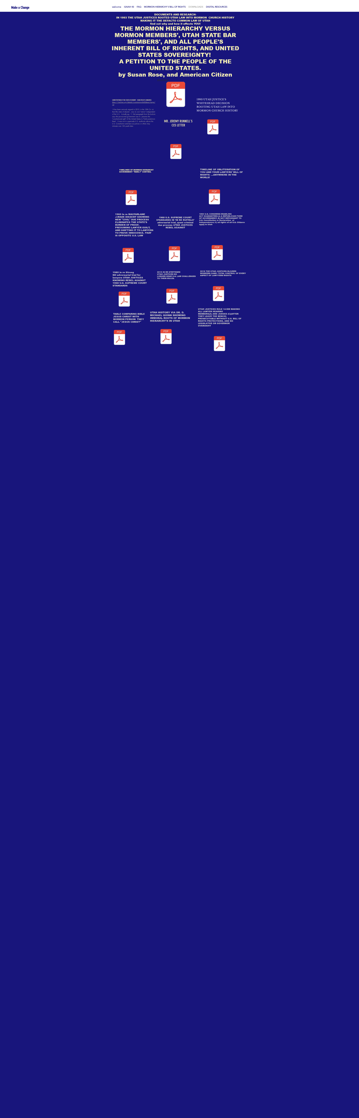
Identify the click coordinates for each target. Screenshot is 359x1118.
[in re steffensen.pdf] (172, 296)
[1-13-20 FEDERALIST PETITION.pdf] (175, 95)
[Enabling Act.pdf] (217, 253)
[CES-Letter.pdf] (176, 152)
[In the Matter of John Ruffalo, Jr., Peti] (174, 254)
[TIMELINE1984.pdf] (214, 197)
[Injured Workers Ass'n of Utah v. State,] (218, 294)
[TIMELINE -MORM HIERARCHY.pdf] (131, 198)
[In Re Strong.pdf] (124, 299)
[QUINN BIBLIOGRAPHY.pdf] (166, 337)
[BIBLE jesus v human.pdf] (119, 338)
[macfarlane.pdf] (128, 256)
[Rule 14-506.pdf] (219, 344)
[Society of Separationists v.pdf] (213, 127)
